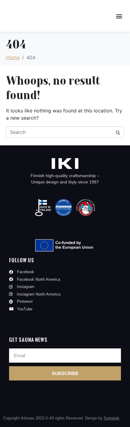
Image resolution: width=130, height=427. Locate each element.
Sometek (111, 418)
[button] (119, 16)
